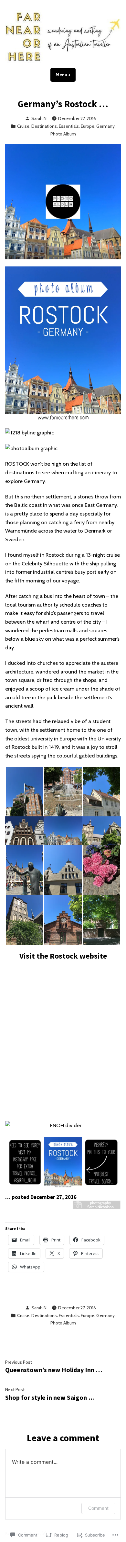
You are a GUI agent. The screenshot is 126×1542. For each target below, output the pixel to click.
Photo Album (63, 133)
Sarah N (39, 118)
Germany (105, 126)
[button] (24, 792)
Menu (66, 74)
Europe (87, 126)
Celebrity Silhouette (45, 563)
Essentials (69, 126)
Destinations (44, 126)
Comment (98, 1508)
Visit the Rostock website (63, 956)
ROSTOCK (17, 463)
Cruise (23, 126)
